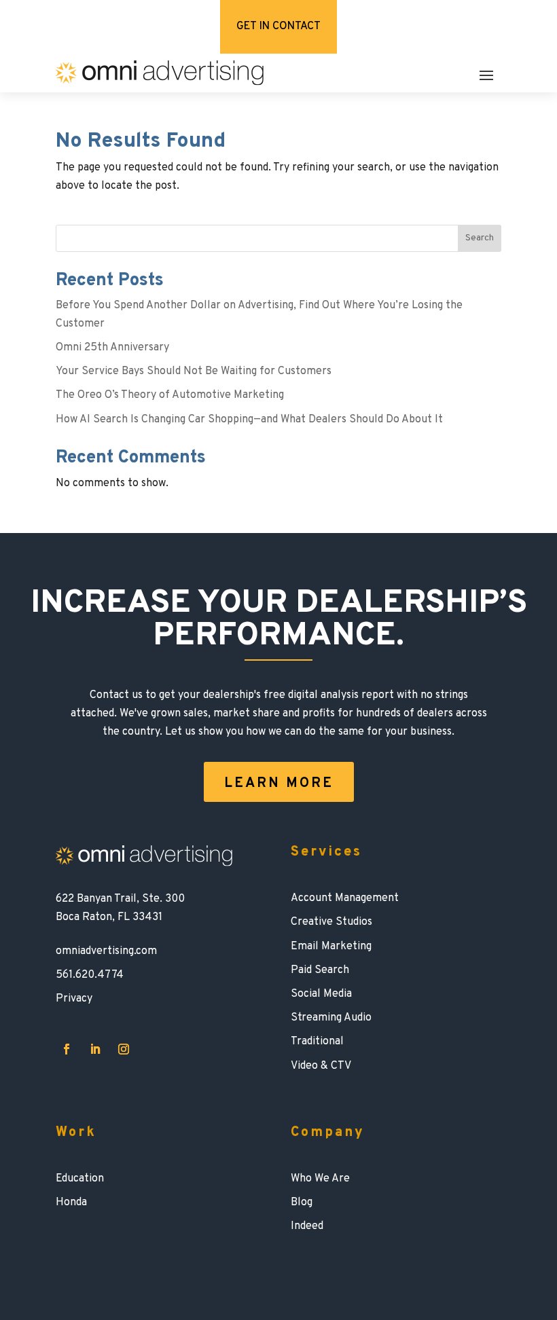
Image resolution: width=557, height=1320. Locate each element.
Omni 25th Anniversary (112, 347)
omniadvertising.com (106, 951)
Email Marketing (331, 946)
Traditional (317, 1041)
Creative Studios (331, 922)
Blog (301, 1202)
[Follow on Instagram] (123, 1049)
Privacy (74, 999)
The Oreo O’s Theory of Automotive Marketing (170, 395)
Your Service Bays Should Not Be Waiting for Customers (193, 371)
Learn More (279, 783)
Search (479, 238)
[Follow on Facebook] (66, 1049)
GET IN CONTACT (278, 26)
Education (80, 1179)
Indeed (307, 1226)
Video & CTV (321, 1066)
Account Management (345, 898)
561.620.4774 (90, 975)
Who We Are (320, 1179)
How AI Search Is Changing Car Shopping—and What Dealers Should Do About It (249, 419)
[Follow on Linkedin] (95, 1049)
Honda (71, 1202)
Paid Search (320, 970)
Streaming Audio (331, 1018)
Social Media (321, 994)
